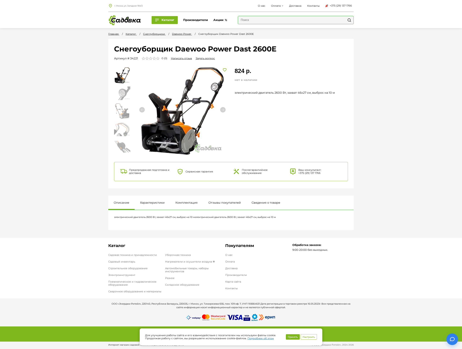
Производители (236, 275)
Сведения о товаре (266, 202)
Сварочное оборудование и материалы (134, 291)
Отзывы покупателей (224, 202)
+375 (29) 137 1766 (341, 5)
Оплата (230, 261)
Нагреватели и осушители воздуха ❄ (190, 261)
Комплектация (186, 202)
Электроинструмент (121, 275)
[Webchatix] (452, 339)
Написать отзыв (181, 58)
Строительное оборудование (128, 268)
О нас (229, 255)
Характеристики (152, 202)
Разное (170, 278)
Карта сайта (233, 281)
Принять (293, 336)
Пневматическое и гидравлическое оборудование (132, 283)
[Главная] (124, 20)
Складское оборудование (182, 284)
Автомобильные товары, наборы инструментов (187, 270)
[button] (223, 109)
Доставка (231, 268)
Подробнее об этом (260, 338)
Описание (121, 202)
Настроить (309, 336)
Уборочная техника (178, 255)
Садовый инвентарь (121, 261)
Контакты (231, 288)
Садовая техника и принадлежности (132, 255)
